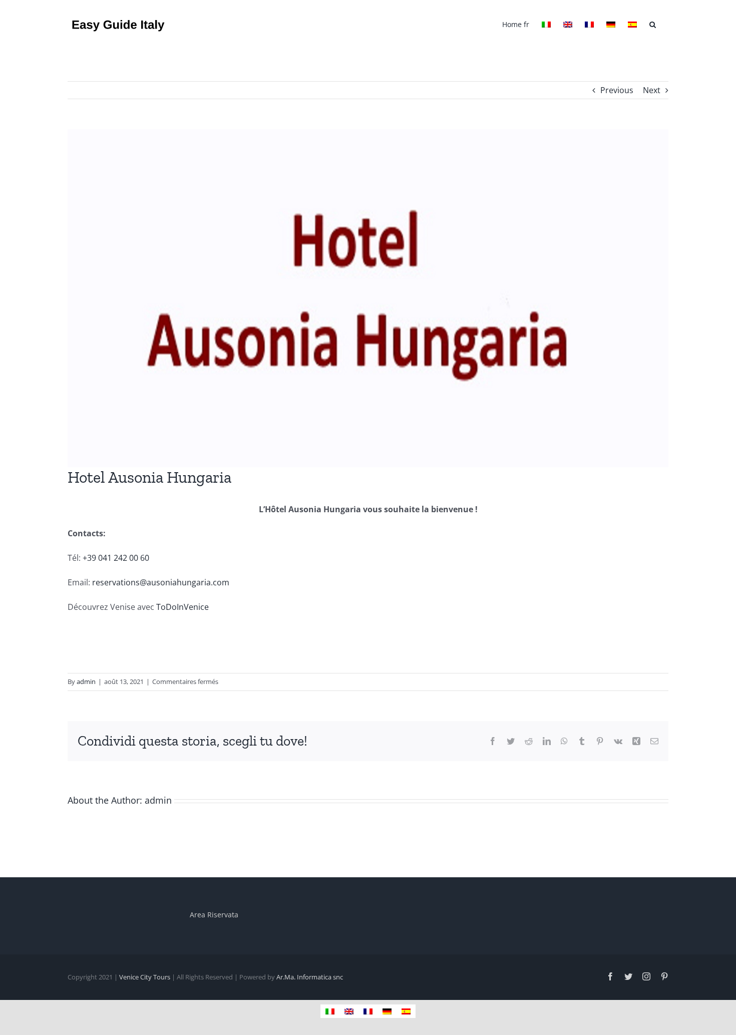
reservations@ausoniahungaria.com (160, 582)
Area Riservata (214, 914)
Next (651, 90)
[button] (652, 23)
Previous (616, 90)
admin (86, 681)
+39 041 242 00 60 (116, 557)
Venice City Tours (144, 976)
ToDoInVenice (181, 606)
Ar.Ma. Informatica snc (309, 976)
